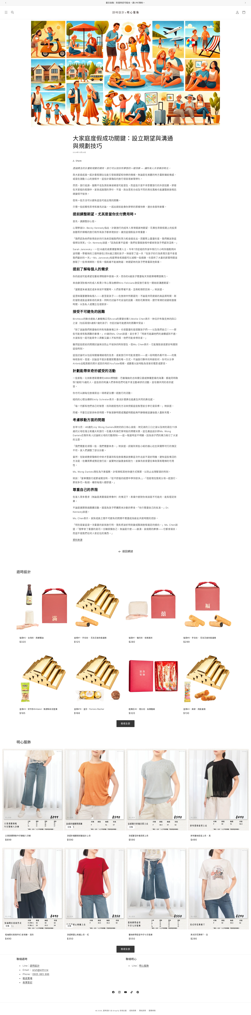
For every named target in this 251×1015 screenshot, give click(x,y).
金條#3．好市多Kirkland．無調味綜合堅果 (38, 709)
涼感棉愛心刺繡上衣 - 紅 (78, 934)
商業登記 (27, 982)
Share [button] (79, 160)
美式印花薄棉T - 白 (199, 934)
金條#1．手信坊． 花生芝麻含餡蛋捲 (90, 638)
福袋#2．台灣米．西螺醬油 (31, 638)
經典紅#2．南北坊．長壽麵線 (142, 709)
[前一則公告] (5, 3)
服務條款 (152, 1010)
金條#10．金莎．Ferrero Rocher (89, 709)
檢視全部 (125, 723)
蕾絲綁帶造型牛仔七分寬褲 (140, 934)
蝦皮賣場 (27, 978)
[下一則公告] (245, 3)
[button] (6, 12)
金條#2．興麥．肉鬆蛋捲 (194, 709)
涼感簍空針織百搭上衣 (138, 835)
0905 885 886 (40, 974)
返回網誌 (127, 551)
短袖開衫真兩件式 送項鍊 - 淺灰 (19, 934)
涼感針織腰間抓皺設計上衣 (79, 835)
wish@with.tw (40, 969)
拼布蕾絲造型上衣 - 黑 (201, 835)
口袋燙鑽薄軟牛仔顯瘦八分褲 (18, 835)
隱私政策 (142, 1010)
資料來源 (77, 539)
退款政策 (132, 1010)
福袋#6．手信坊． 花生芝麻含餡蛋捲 (199, 638)
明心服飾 (144, 965)
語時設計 (35, 965)
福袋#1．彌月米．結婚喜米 (141, 638)
